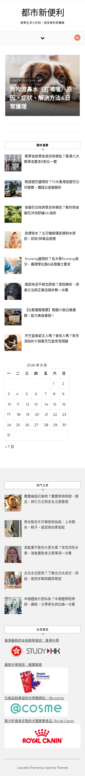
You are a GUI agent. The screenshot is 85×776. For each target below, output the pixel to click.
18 (18, 414)
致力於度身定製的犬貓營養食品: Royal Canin (39, 721)
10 (9, 404)
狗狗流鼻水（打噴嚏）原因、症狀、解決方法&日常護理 (41, 98)
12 (27, 404)
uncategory (23, 80)
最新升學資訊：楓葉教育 (23, 665)
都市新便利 (42, 13)
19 (27, 414)
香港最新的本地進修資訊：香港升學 (32, 640)
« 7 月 (9, 446)
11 (18, 404)
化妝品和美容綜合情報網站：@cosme (34, 698)
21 (46, 414)
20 (37, 414)
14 (46, 404)
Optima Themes (56, 767)
